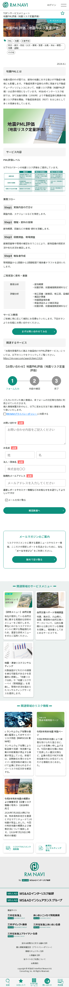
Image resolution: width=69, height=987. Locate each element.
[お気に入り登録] (63, 14)
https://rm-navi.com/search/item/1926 (23, 358)
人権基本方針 (34, 955)
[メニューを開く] (63, 5)
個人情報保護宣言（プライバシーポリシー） (34, 947)
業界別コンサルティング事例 (53, 848)
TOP (5, 13)
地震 (17, 40)
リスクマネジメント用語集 (22, 847)
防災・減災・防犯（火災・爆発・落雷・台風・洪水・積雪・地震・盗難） (35, 46)
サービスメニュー (19, 13)
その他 (11, 52)
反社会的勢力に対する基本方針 (34, 943)
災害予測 (26, 40)
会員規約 (34, 963)
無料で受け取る (34, 559)
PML (10, 40)
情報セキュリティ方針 (34, 951)
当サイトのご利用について (35, 959)
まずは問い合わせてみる (35, 331)
